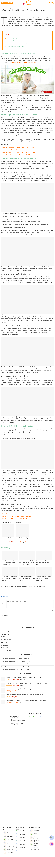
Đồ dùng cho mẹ (10, 843)
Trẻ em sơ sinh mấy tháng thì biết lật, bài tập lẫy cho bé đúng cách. (44, 562)
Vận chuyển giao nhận (36, 837)
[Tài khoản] (52, 3)
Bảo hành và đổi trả (36, 841)
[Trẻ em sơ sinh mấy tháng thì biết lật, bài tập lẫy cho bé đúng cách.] (44, 555)
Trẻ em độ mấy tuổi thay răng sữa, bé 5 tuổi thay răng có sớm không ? (43, 578)
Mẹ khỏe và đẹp (5, 642)
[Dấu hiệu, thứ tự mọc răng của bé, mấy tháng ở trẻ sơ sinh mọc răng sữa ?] (10, 555)
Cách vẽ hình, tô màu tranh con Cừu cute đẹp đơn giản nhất (16, 658)
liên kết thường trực (41, 586)
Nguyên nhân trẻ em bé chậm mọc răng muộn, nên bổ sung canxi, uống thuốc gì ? (26, 562)
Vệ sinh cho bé (10, 849)
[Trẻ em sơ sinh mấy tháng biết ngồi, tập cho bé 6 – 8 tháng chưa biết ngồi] (10, 571)
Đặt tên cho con (5, 631)
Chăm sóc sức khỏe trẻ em (17, 8)
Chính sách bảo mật (35, 843)
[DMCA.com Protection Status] (38, 716)
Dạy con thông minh (6, 650)
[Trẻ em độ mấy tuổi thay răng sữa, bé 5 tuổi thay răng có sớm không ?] (44, 571)
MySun (13, 13)
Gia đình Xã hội (5, 648)
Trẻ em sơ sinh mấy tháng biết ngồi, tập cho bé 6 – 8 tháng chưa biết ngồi (9, 578)
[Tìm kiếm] (46, 2)
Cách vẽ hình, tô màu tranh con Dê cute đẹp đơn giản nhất (15, 661)
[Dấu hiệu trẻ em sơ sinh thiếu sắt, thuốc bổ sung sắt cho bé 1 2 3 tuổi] (27, 571)
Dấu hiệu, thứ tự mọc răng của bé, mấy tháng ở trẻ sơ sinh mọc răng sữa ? (9, 562)
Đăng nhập (5, 596)
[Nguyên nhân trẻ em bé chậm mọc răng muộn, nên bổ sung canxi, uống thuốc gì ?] (27, 555)
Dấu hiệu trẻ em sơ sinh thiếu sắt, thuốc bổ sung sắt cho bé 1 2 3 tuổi (27, 578)
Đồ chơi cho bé (10, 839)
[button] (49, 3)
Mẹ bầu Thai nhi (5, 634)
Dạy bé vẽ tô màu (5, 637)
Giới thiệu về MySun (36, 830)
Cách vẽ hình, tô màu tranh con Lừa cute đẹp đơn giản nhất (16, 664)
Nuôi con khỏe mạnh (5, 8)
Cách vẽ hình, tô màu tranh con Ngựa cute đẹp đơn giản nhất (16, 669)
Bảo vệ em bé (10, 836)
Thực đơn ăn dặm (5, 645)
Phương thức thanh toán (36, 834)
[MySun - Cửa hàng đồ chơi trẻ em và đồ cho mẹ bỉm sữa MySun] (27, 3)
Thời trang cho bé (10, 852)
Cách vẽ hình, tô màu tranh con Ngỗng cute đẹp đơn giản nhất (16, 667)
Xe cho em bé (10, 832)
